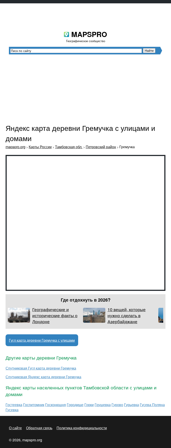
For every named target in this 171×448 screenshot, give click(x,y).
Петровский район (101, 146)
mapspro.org (15, 146)
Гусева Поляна (152, 404)
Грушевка (103, 404)
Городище (75, 404)
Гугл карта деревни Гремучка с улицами (42, 340)
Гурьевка (131, 404)
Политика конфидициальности (82, 427)
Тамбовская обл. (68, 146)
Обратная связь (39, 427)
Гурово (117, 404)
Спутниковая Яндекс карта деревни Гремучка (43, 376)
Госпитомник (33, 404)
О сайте (15, 427)
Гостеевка (14, 404)
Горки (89, 404)
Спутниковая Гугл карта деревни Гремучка (41, 368)
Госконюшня (55, 404)
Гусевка (12, 409)
